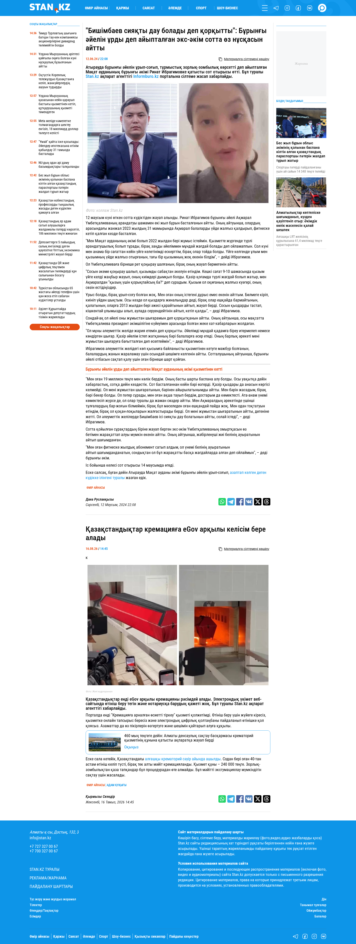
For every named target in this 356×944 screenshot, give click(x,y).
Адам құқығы (116, 785)
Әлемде (175, 8)
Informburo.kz (146, 76)
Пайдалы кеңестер (184, 936)
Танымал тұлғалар (313, 905)
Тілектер (36, 905)
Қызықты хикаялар (150, 936)
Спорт (201, 8)
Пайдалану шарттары (51, 886)
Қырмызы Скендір (100, 796)
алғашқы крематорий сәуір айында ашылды (182, 758)
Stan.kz (92, 76)
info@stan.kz (40, 838)
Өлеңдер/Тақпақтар (44, 910)
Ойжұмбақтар (316, 910)
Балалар (320, 916)
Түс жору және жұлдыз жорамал (53, 899)
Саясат (149, 8)
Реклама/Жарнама (48, 878)
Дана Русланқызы (100, 499)
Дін (324, 899)
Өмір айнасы (96, 8)
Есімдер (35, 916)
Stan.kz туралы (45, 869)
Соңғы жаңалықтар (55, 327)
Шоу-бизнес (227, 8)
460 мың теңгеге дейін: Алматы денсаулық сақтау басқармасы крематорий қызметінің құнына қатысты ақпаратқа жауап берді (188, 737)
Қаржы (122, 8)
